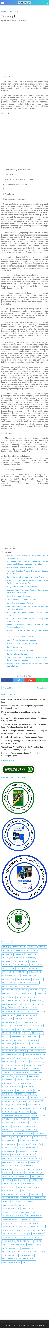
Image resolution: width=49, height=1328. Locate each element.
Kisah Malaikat (22, 1083)
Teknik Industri (24, 1212)
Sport (4, 1201)
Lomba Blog (6, 1097)
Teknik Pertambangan (28, 1223)
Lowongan (20, 1097)
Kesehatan (19, 1076)
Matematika (16, 1105)
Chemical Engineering (10, 1001)
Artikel (5, 965)
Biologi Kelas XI (8, 990)
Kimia (19, 1079)
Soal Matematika (8, 1198)
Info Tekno (20, 1062)
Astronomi (35, 965)
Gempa (25, 1033)
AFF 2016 (31, 947)
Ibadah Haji (21, 1044)
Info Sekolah (7, 1062)
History (31, 1040)
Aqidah (21, 961)
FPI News (5, 1033)
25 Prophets (17, 947)
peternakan (35, 1151)
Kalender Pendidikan (20, 1072)
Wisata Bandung (8, 1255)
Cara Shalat (7, 997)
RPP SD (15, 1165)
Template (5, 1230)
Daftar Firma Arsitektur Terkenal (20, 636)
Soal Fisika (6, 1194)
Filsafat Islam (18, 1026)
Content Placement (9, 1004)
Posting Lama (41, 688)
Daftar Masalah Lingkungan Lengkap (21, 599)
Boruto (14, 993)
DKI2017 (12, 1008)
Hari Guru (5, 1040)
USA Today (13, 1248)
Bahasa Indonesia (8, 975)
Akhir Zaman (20, 950)
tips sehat (22, 1234)
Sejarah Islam (7, 1176)
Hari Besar (32, 1036)
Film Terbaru (30, 1022)
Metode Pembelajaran (10, 1115)
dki (3, 1008)
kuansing (5, 1094)
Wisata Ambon (22, 1252)
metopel (5, 1119)
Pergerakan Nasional (28, 1148)
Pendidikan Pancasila (27, 1140)
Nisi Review (17, 1126)
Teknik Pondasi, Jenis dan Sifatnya (20, 567)
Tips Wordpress (8, 1237)
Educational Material (25, 1015)
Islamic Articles (19, 1069)
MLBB (33, 1119)
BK (40, 990)
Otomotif (30, 1130)
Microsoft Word (20, 1119)
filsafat (5, 1026)
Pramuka (15, 1155)
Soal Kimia (34, 1194)
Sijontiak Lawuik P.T (9, 1183)
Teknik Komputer (32, 1216)
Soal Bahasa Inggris (9, 1191)
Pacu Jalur (6, 1133)
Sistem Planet (23, 1187)
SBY (38, 1169)
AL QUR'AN (5, 954)
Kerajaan (5, 1076)
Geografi (35, 1033)
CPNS (38, 1004)
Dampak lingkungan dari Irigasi (19, 596)
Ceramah (19, 997)
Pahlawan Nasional (23, 1133)
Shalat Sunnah (19, 1180)
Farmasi (18, 1018)
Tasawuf (21, 1205)
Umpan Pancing (16, 1244)
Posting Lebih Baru (8, 688)
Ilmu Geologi (35, 1047)
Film (19, 1022)
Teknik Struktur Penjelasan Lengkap (21, 650)
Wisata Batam (25, 1255)
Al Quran (18, 954)
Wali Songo (26, 1248)
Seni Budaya (35, 1176)
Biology (22, 990)
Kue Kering (18, 1094)
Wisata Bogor (7, 1259)
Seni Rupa (5, 1180)
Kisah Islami (6, 1083)
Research (33, 1162)
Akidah (32, 950)
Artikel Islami (19, 965)
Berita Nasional (8, 986)
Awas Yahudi (6, 972)
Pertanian (21, 1151)
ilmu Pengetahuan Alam (11, 1054)
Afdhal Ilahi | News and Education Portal (31, 1325)
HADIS (4, 1036)
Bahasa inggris (27, 975)
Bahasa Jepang (22, 979)
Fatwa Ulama (7, 1022)
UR (3, 1248)
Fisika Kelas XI (31, 1029)
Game (15, 1033)
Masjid (4, 1105)
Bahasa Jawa (7, 979)
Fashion (29, 1018)
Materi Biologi (7, 1108)
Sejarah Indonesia (32, 1173)
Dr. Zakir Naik (7, 1011)
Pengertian (22, 1144)
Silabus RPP (27, 1183)
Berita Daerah (7, 983)
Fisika (18, 1029)
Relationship (7, 1162)
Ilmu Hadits (6, 1051)
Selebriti (22, 1176)
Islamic (5, 1069)
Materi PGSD (37, 1108)
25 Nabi (4, 947)
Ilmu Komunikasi (36, 1051)
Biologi (23, 986)
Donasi (32, 1008)
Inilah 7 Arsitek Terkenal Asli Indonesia (22, 640)
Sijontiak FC (34, 1180)
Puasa (17, 1158)
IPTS (3, 1065)
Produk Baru (27, 1155)
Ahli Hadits (6, 950)
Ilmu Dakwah (7, 1047)
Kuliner (29, 1094)
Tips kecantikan (37, 1230)
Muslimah (33, 1123)
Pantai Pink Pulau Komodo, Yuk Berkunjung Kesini (22, 737)
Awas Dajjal (7, 968)
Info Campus (21, 1058)
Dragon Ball (22, 1011)
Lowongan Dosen (36, 1097)
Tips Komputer (7, 1234)
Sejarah (16, 1173)
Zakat (24, 1262)
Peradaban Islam (8, 1148)
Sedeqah (5, 1173)
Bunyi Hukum (26, 993)
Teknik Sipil (6, 1226)
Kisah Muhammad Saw (10, 1087)
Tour (36, 1241)
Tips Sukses (37, 1234)
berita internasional (26, 983)
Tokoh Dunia (31, 1237)
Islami (39, 1065)
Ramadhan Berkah (30, 1158)
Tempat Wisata (35, 1226)
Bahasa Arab (33, 972)
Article (32, 961)
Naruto (5, 1126)
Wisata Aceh (6, 1252)
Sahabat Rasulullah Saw (11, 1169)
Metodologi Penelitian (33, 1115)
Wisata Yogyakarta (9, 1262)
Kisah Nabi (27, 1087)
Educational (7, 1015)
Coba (25, 1001)
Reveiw (4, 1165)
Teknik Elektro (7, 1212)
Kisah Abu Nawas (32, 1079)
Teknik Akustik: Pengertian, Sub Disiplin (22, 643)
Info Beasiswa (7, 1058)
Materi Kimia (23, 1108)
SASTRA (29, 1169)
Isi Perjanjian (16, 1065)
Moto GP (22, 1123)
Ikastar (34, 1044)
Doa (22, 1008)
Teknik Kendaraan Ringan (11, 1216)
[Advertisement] (24, 48)
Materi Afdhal (32, 1105)
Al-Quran (30, 954)
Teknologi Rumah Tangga (17, 654)
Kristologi (38, 1090)
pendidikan (38, 1137)
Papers (4, 1137)
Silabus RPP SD (7, 1187)
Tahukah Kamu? (7, 1205)
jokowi (33, 1069)
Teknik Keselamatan (15, 647)
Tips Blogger (20, 1230)
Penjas (35, 1144)
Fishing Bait (6, 1029)
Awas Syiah (32, 968)
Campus (39, 993)
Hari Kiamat (18, 1040)
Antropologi (28, 958)
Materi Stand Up (8, 1112)
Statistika (16, 1201)
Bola (4, 993)
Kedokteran (37, 1072)
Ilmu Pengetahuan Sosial (33, 1054)
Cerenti (31, 997)
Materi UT (23, 1112)
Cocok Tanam (36, 1001)
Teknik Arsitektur (9, 1209)
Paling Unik (39, 1133)
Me (32, 1112)
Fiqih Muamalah (34, 1026)
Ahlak (41, 947)
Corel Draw (27, 1004)
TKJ (20, 1237)
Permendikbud (7, 1151)
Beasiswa (35, 979)
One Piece (18, 1130)
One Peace (6, 1130)
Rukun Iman (27, 1165)
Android (5, 958)
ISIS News (29, 1065)
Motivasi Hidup (7, 1123)
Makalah (22, 1101)
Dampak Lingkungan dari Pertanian (20, 603)
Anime (16, 958)
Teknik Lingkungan (9, 1219)
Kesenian (31, 1076)
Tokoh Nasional (23, 1241)
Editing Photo (37, 1011)
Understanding (33, 1244)
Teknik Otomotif (8, 1223)
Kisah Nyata (6, 1090)
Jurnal (5, 1072)
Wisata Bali (37, 1252)
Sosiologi (38, 1198)
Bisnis (32, 990)
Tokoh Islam (6, 1241)
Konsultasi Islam (23, 1090)
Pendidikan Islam (8, 1140)
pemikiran (24, 1137)
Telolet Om (20, 1226)
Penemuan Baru (8, 1144)
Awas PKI (20, 968)
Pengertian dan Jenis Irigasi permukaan (22, 586)
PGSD (4, 1155)
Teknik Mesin (25, 1219)
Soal (35, 1187)
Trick (4, 1244)
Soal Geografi (21, 1194)
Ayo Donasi (20, 972)
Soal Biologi (26, 1191)
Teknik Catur (26, 1209)
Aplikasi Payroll (8, 961)
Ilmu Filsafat (21, 1047)
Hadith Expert (17, 1036)
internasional (36, 1062)
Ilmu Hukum (20, 1051)
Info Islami (35, 1058)
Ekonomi (5, 1018)
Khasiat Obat (7, 1079)
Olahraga (29, 1126)
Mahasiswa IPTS (8, 1101)
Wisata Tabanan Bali (25, 1259)
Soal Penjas (25, 1198)
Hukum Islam (6, 1044)
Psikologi (5, 1158)
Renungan (20, 1162)
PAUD (14, 1137)
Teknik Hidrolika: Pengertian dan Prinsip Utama (25, 577)
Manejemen (36, 1101)
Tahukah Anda (30, 1201)
